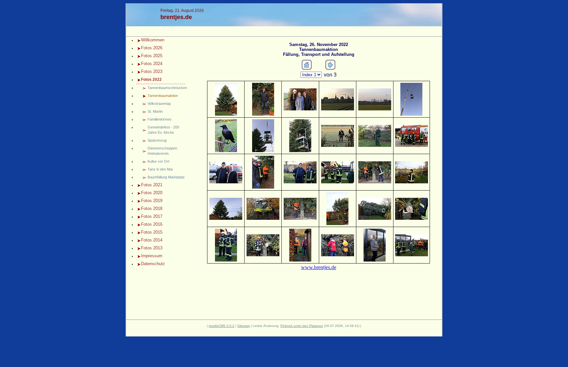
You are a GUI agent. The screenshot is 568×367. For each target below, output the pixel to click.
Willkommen (152, 39)
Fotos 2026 (151, 47)
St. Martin (155, 111)
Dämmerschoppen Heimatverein (162, 150)
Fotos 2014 (151, 240)
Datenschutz (153, 263)
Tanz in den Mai (160, 169)
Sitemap (243, 326)
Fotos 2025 (151, 55)
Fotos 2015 (151, 232)
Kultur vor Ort (158, 161)
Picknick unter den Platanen (301, 326)
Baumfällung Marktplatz (166, 177)
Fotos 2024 (151, 63)
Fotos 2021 (151, 184)
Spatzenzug (157, 140)
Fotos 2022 (151, 79)
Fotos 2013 (151, 247)
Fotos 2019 (151, 200)
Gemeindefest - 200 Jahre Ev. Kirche (163, 129)
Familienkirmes (160, 119)
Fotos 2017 (151, 216)
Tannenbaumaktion (163, 96)
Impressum (151, 255)
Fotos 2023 (151, 71)
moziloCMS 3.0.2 (221, 326)
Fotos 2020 (151, 192)
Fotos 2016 (151, 224)
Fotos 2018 (151, 208)
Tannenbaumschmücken (166, 88)
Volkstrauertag (159, 103)
